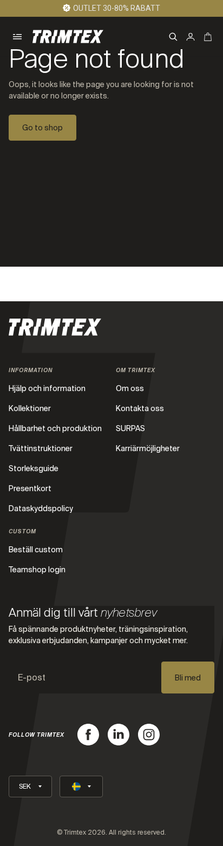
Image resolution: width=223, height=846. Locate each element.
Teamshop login (37, 569)
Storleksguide (33, 468)
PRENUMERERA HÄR (129, 814)
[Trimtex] (67, 36)
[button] (17, 36)
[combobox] (88, 779)
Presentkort (30, 488)
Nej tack (128, 823)
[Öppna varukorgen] (208, 36)
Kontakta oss (140, 408)
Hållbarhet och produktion (55, 428)
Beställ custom (36, 549)
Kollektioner (30, 408)
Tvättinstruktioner (41, 448)
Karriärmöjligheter (148, 448)
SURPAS (130, 428)
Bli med (188, 678)
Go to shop (42, 128)
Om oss (130, 388)
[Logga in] (190, 36)
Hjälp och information (47, 388)
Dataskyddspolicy (41, 508)
